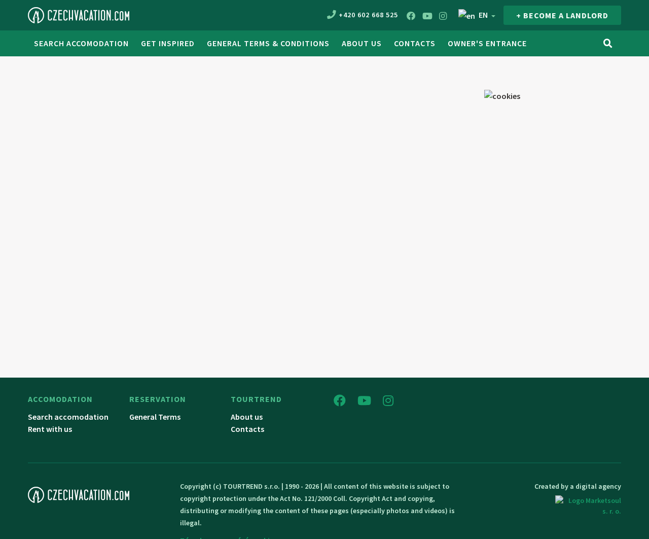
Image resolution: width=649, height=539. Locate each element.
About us (362, 43)
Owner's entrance (487, 43)
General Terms (155, 417)
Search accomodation (81, 43)
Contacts (415, 43)
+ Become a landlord (562, 15)
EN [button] (483, 15)
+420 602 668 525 (368, 14)
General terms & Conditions (268, 43)
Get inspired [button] (168, 43)
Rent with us (50, 429)
